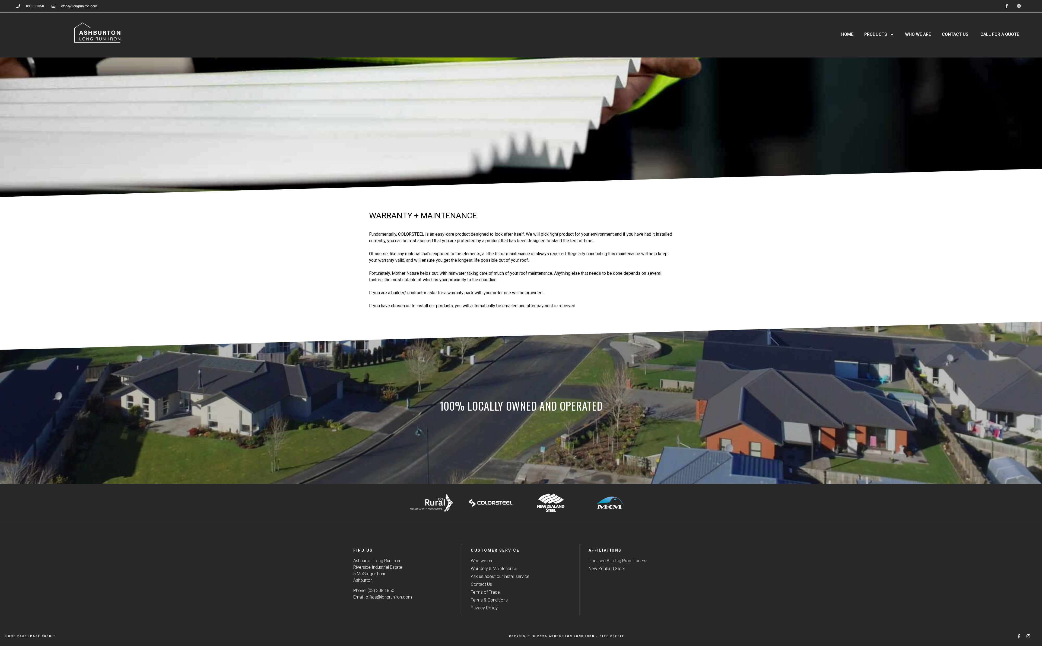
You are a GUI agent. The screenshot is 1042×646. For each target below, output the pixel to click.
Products (875, 34)
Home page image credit (30, 636)
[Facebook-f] (1007, 6)
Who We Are (918, 34)
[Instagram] (1019, 6)
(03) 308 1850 (380, 590)
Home (847, 34)
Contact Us (955, 34)
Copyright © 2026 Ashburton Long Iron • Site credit (566, 636)
